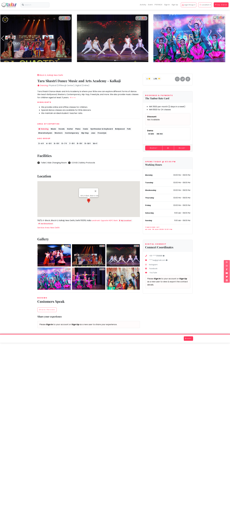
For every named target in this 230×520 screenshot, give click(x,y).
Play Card (221, 5)
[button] (2, 38)
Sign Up (175, 4)
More (73, 97)
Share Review (47, 310)
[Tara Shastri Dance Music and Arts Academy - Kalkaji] (36, 38)
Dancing (44, 85)
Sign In (167, 4)
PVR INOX (158, 4)
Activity (143, 4)
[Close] (95, 191)
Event (150, 4)
